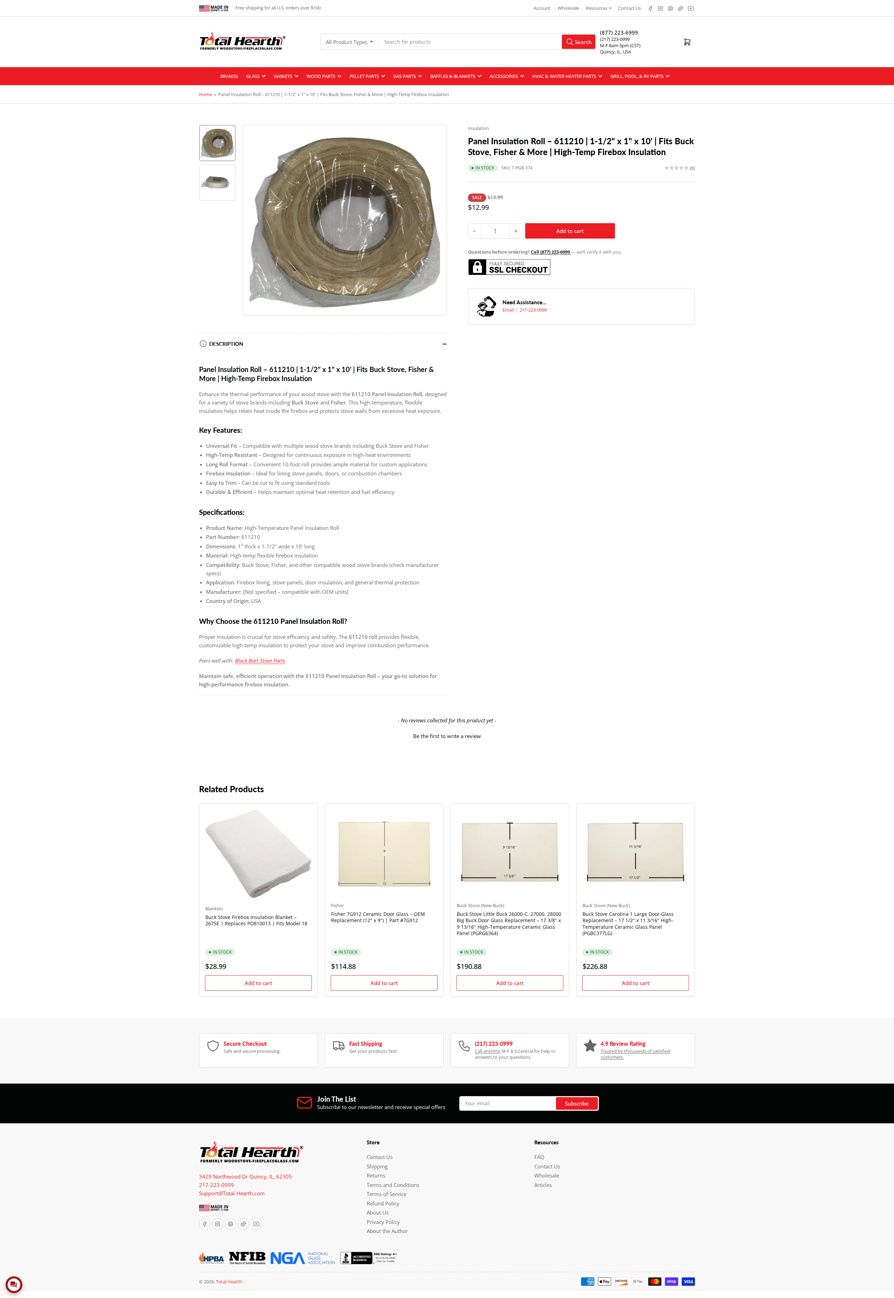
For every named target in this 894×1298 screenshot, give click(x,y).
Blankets (214, 908)
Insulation (478, 128)
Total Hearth (229, 1281)
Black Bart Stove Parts (260, 660)
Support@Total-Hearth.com (232, 1193)
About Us (378, 1212)
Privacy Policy (383, 1221)
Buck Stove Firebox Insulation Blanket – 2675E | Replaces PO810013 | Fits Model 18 (256, 920)
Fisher (337, 905)
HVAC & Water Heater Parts (564, 76)
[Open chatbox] (14, 1284)
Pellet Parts (364, 76)
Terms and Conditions (393, 1184)
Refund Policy (383, 1203)
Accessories (504, 76)
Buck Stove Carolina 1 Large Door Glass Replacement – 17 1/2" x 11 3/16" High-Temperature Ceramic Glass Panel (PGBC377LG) (628, 923)
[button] (447, 735)
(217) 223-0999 (615, 39)
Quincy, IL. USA (615, 52)
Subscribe (577, 1103)
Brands (229, 76)
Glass (252, 76)
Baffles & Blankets (452, 76)
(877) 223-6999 (619, 32)
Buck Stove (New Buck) (480, 905)
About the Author (387, 1230)
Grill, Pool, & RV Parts (637, 76)
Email (509, 310)
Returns (376, 1175)
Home (205, 94)
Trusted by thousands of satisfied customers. (635, 1054)
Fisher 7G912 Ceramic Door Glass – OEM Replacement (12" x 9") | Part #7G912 (378, 917)
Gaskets (283, 76)
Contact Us (629, 8)
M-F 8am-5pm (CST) (620, 45)
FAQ (539, 1156)
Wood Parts (321, 76)
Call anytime (487, 1051)
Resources (596, 8)
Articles (543, 1184)
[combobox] (487, 42)
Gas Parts (404, 76)
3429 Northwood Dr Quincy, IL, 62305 (245, 1176)
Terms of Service (386, 1193)
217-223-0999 (533, 310)
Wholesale (568, 8)
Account (542, 8)
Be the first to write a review (447, 735)
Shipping (377, 1166)
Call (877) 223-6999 (551, 252)
